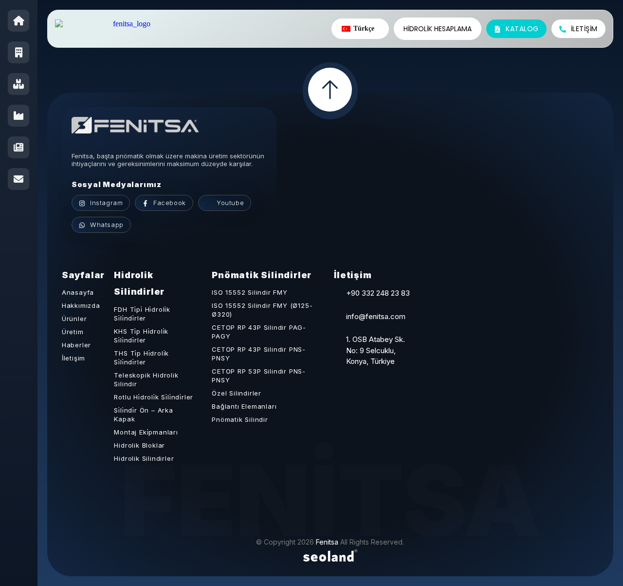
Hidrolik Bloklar (139, 445)
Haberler (76, 345)
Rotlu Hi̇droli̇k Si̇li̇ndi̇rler (153, 397)
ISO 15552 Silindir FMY (250, 292)
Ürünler (74, 318)
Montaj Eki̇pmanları (146, 432)
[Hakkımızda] (19, 52)
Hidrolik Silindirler (144, 458)
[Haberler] (19, 147)
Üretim (73, 332)
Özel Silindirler (236, 393)
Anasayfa (78, 292)
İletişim (73, 358)
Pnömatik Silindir (240, 419)
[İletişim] (19, 179)
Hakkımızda (81, 305)
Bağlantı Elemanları (244, 406)
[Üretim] (19, 116)
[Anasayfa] (19, 21)
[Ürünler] (19, 84)
